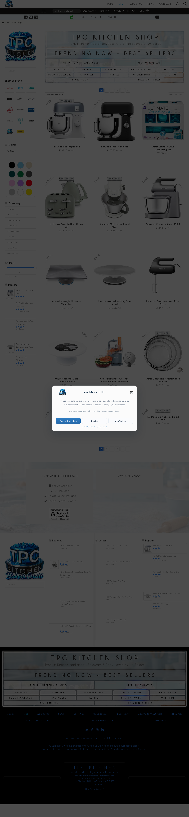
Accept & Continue (68, 421)
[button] (131, 392)
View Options (120, 421)
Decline (94, 421)
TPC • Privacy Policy (95, 427)
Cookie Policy (85, 427)
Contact (105, 427)
